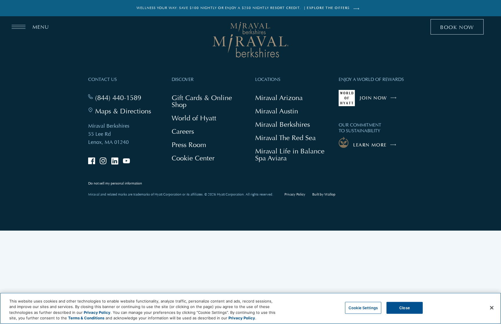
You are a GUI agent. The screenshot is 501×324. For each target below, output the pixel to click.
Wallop (329, 194)
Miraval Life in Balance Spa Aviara (289, 155)
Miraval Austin (276, 110)
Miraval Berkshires (282, 124)
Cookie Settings (363, 307)
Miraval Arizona (279, 97)
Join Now (379, 100)
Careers (183, 131)
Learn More (370, 145)
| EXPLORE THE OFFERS (327, 8)
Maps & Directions (123, 111)
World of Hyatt (194, 117)
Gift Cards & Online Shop (202, 102)
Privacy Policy (294, 194)
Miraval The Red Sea (285, 137)
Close (404, 307)
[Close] (491, 307)
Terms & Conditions (86, 318)
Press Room (189, 144)
